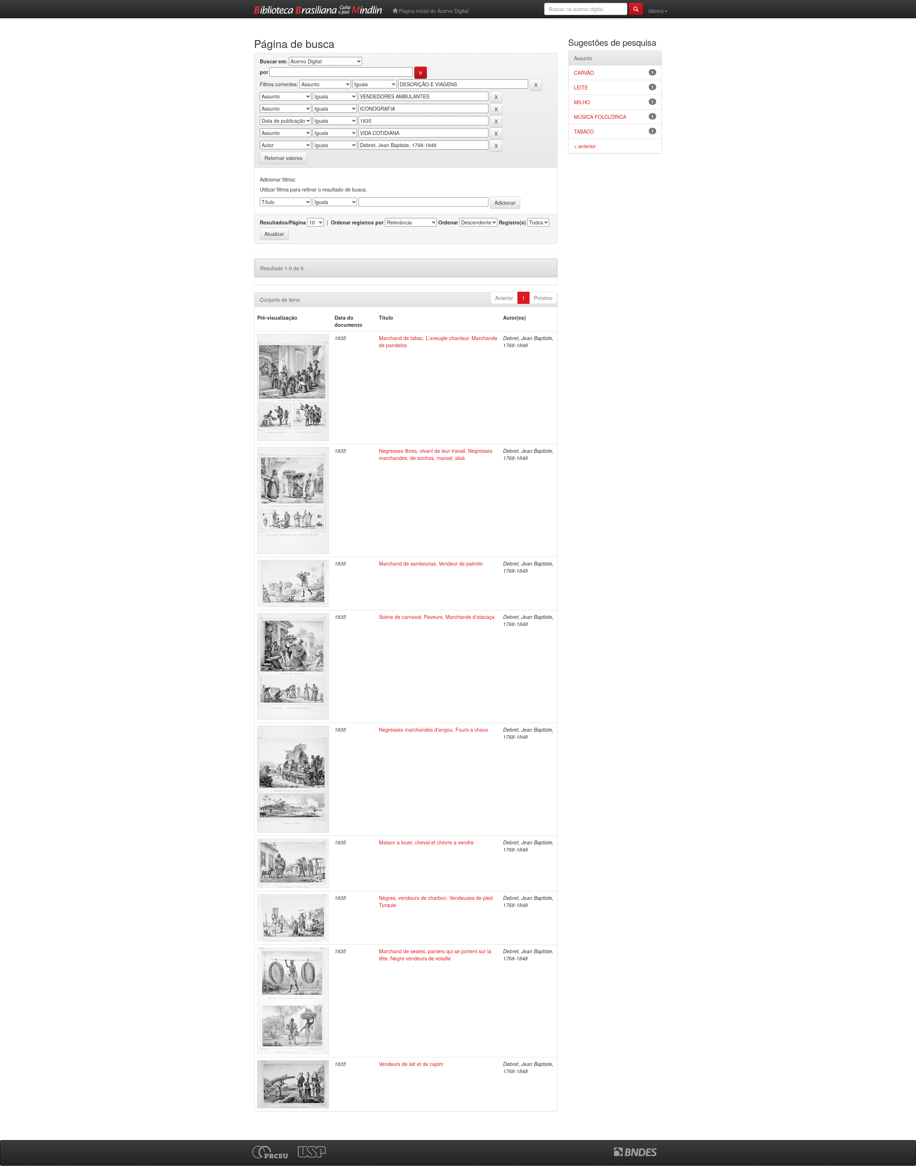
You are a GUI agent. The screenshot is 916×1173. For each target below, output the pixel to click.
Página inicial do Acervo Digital (433, 10)
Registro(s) (512, 222)
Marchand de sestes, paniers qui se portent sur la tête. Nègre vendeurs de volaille (435, 954)
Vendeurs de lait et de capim (411, 1063)
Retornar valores (283, 157)
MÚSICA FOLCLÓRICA (600, 116)
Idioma (656, 10)
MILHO (582, 102)
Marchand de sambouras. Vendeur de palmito (431, 563)
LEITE (581, 87)
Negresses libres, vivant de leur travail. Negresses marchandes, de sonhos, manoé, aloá (435, 454)
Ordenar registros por (357, 222)
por (264, 72)
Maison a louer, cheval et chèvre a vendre (426, 842)
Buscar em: (273, 61)
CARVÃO (584, 72)
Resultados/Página (283, 222)
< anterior (585, 146)
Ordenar (448, 222)
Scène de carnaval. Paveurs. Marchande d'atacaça (436, 616)
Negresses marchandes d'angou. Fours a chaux (433, 729)
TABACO (584, 131)
